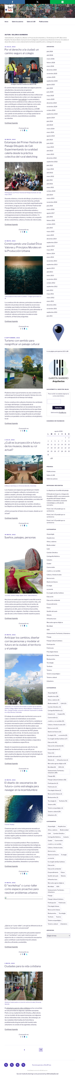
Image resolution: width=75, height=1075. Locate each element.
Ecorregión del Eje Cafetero (55, 593)
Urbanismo (50, 681)
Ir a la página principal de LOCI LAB (57, 351)
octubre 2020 (51, 191)
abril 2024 (50, 125)
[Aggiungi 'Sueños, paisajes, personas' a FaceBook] (25, 626)
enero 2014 (50, 257)
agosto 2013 (51, 268)
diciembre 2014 (52, 239)
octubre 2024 (51, 110)
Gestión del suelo (52, 611)
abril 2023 (50, 150)
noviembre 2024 (52, 106)
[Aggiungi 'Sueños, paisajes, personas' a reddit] (21, 626)
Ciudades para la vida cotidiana (22, 966)
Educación (50, 596)
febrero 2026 (51, 62)
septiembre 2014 (52, 242)
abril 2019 (50, 195)
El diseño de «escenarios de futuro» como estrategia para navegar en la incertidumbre (21, 786)
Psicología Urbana (52, 652)
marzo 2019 (50, 198)
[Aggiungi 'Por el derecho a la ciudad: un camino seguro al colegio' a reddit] (21, 131)
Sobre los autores (17, 21)
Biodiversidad (51, 545)
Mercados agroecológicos (55, 622)
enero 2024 (50, 132)
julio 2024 (50, 121)
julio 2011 (50, 316)
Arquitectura (51, 538)
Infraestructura (51, 618)
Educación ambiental (53, 600)
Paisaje (49, 637)
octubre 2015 (51, 224)
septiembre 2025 (52, 81)
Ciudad (49, 563)
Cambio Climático (52, 552)
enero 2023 (50, 154)
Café (48, 549)
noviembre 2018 (52, 202)
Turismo (49, 670)
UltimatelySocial (52, 1074)
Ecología (49, 585)
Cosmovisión (51, 567)
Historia (49, 615)
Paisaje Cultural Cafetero (54, 641)
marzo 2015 (50, 231)
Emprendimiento (52, 604)
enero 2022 (50, 176)
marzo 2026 (50, 59)
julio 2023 (50, 139)
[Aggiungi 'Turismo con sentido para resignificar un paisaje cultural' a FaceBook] (25, 431)
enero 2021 (50, 187)
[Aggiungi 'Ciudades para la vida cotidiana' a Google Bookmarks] (23, 1037)
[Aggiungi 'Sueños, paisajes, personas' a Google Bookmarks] (23, 626)
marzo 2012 (50, 297)
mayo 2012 (50, 294)
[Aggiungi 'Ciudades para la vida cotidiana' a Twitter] (27, 1037)
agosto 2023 (51, 136)
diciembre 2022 (52, 158)
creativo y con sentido (53, 571)
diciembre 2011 (51, 305)
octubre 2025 (51, 77)
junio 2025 (50, 92)
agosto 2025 (51, 84)
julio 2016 (50, 217)
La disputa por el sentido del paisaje (58, 490)
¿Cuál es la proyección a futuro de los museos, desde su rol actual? (22, 446)
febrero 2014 (51, 253)
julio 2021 (50, 180)
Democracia (50, 578)
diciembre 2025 (52, 70)
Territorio (49, 666)
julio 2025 (50, 88)
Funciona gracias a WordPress (41, 1065)
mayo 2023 (50, 147)
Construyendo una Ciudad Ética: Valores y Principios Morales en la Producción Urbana (23, 247)
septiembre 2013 (52, 264)
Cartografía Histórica (53, 556)
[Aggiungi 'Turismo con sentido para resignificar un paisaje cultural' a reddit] (21, 431)
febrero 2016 (51, 220)
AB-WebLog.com (43, 1070)
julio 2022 (50, 165)
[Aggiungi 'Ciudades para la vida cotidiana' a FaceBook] (25, 1037)
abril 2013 (50, 272)
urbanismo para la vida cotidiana (18, 1008)
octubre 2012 (51, 283)
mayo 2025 (50, 95)
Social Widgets (30, 1070)
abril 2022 (50, 172)
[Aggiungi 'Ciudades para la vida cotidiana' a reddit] (21, 1037)
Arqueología (50, 534)
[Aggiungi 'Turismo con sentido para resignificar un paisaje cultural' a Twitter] (27, 431)
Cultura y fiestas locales (54, 574)
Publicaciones (43, 21)
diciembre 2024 (52, 103)
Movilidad (50, 626)
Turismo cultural (52, 677)
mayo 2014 (50, 250)
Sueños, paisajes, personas (20, 537)
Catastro (49, 560)
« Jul (51, 458)
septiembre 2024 (52, 114)
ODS (48, 629)
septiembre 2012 (52, 286)
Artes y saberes (51, 541)
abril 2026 (50, 55)
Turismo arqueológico (53, 674)
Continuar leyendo (11, 123)
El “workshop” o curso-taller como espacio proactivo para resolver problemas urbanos (21, 889)
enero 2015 (50, 235)
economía (50, 589)
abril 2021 (50, 184)
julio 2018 (50, 206)
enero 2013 (50, 275)
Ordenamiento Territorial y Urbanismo (58, 633)
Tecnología (50, 663)
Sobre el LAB (31, 21)
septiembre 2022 (52, 161)
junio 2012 (50, 290)
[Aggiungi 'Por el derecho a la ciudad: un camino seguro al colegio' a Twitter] (27, 131)
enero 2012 (50, 301)
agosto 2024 (51, 117)
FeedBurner (62, 412)
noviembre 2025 (52, 73)
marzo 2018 (50, 209)
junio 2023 (50, 143)
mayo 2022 (50, 169)
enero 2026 (50, 66)
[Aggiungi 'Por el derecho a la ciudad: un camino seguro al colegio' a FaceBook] (25, 131)
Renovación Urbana (53, 655)
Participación (51, 644)
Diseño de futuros (52, 582)
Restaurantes (51, 659)
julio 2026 (50, 51)
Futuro (49, 607)
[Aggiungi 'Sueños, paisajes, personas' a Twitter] (27, 626)
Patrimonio (50, 648)
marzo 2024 (50, 128)
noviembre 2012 (52, 279)
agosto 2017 (50, 213)
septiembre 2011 (52, 312)
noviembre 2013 (52, 261)
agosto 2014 (51, 246)
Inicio (6, 21)
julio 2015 (50, 228)
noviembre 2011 (52, 308)
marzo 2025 (50, 99)
